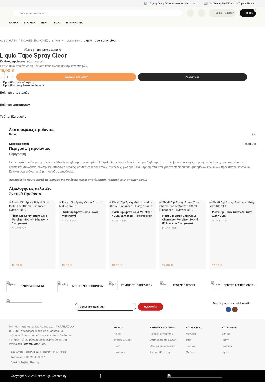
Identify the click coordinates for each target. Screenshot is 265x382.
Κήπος (225, 352)
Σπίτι (188, 339)
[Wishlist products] (201, 13)
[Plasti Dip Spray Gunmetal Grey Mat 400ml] (232, 204)
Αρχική (117, 333)
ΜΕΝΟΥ (118, 327)
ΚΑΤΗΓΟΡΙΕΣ (194, 327)
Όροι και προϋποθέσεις (163, 345)
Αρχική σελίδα (8, 40)
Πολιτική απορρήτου (161, 333)
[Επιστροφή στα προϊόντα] (6, 45)
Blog (116, 345)
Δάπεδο (226, 333)
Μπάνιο (190, 352)
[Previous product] (2, 45)
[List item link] (42, 357)
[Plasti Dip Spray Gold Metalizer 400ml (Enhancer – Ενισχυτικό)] (132, 204)
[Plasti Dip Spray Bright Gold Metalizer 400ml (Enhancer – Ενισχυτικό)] (32, 206)
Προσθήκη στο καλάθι (76, 77)
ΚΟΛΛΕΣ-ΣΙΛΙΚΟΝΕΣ (34, 40)
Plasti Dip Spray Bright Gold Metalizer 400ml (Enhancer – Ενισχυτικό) (30, 219)
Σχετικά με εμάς (123, 339)
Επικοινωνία (120, 352)
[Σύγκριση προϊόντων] (190, 13)
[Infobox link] (170, 4)
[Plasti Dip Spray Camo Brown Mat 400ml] (82, 204)
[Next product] (11, 45)
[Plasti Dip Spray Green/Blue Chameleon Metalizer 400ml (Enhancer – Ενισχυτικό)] (182, 206)
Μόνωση (191, 333)
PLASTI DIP (72, 40)
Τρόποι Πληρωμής (160, 352)
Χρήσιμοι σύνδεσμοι (163, 327)
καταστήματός (31, 344)
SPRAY (56, 40)
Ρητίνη (225, 339)
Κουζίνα (190, 345)
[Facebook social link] (228, 309)
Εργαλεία (227, 345)
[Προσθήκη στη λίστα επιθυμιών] (51, 204)
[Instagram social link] (235, 309)
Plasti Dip (249, 143)
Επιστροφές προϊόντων (163, 339)
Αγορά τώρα (192, 77)
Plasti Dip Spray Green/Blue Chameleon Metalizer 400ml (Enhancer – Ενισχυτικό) (180, 219)
